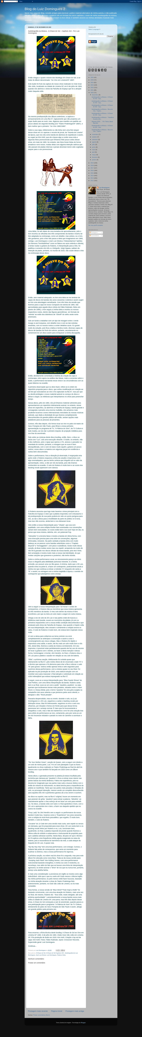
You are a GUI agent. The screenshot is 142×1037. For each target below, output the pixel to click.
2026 (92, 77)
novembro (95, 134)
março (94, 154)
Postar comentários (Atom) (41, 1015)
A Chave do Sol (40, 953)
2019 (92, 163)
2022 (92, 87)
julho (93, 144)
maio (93, 149)
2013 (92, 178)
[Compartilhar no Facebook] (62, 950)
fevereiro (95, 157)
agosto (94, 142)
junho (94, 147)
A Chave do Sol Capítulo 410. (55, 953)
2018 (92, 165)
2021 (92, 90)
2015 (92, 173)
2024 (92, 82)
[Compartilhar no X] (60, 950)
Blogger (83, 1022)
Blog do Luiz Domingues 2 (45, 9)
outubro (94, 137)
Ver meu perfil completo (95, 225)
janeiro (94, 159)
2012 (92, 180)
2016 (92, 170)
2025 (92, 80)
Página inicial (56, 1011)
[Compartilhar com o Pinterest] (64, 950)
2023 (92, 85)
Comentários (95, 235)
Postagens (94, 232)
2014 (92, 175)
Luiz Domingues (52, 955)
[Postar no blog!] (59, 950)
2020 (92, 92)
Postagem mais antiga (74, 1011)
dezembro (95, 95)
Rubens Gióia (61, 955)
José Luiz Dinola (41, 955)
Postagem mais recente (38, 1011)
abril (93, 152)
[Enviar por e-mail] (57, 950)
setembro (95, 139)
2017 (92, 168)
